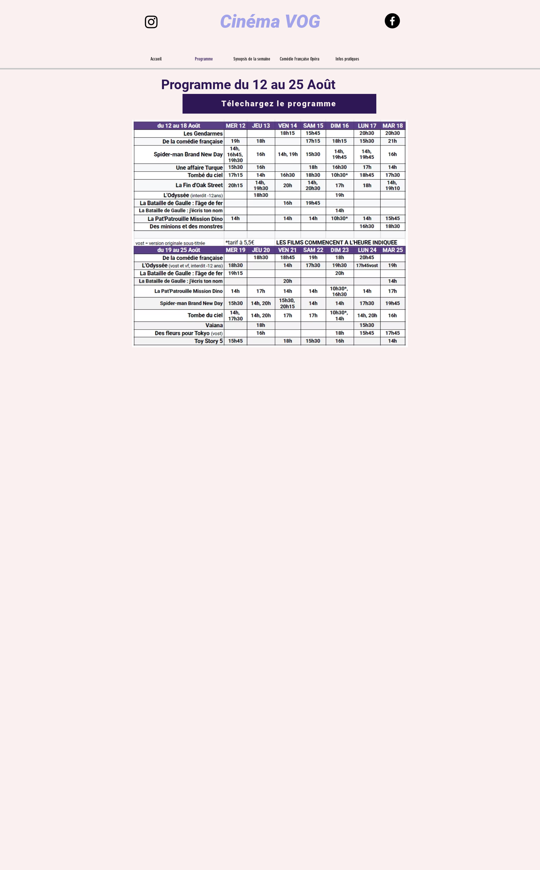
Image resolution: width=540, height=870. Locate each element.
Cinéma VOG (270, 21)
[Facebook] (392, 20)
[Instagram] (151, 21)
